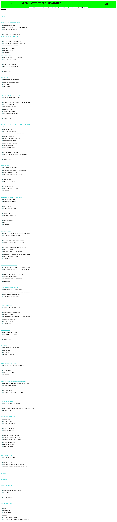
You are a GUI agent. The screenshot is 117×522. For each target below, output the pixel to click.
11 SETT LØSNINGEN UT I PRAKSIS (10, 287)
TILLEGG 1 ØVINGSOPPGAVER (8, 485)
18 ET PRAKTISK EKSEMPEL (8, 416)
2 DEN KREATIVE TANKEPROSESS (9, 36)
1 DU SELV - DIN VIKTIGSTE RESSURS (10, 22)
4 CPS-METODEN (5, 77)
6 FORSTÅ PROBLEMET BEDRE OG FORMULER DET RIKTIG (16, 124)
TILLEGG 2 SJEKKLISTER (7, 503)
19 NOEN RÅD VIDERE (6, 455)
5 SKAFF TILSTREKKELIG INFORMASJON (11, 95)
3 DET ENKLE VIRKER (6, 55)
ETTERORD (3, 473)
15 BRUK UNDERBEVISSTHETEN (9, 363)
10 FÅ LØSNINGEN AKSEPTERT (9, 265)
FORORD (3, 16)
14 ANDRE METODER (6, 345)
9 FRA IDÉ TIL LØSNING (7, 231)
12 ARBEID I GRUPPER (6, 305)
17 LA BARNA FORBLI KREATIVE (9, 401)
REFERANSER (4, 479)
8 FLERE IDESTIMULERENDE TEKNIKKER (11, 197)
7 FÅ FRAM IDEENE (6, 165)
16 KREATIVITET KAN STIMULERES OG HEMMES (13, 381)
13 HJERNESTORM (5, 330)
